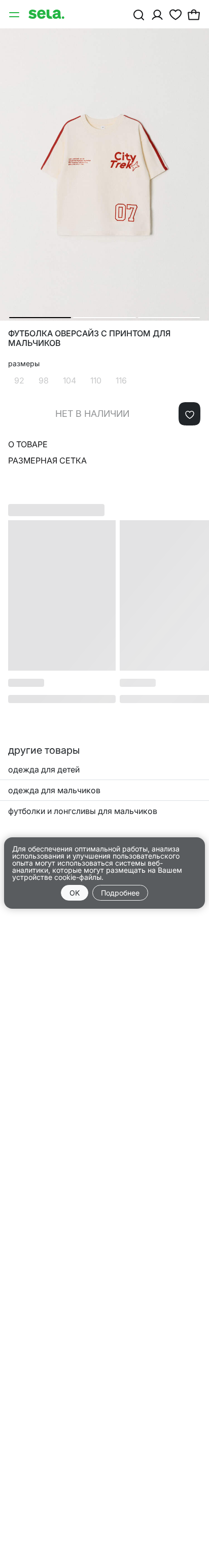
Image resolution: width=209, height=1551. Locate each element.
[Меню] (15, 14)
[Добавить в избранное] (189, 414)
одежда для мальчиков (54, 790)
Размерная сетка (47, 460)
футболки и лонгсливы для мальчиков (82, 811)
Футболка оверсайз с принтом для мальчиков (89, 338)
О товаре (28, 444)
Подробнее (120, 892)
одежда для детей (44, 769)
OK (74, 892)
